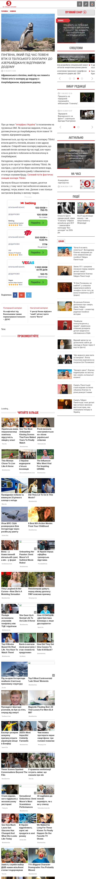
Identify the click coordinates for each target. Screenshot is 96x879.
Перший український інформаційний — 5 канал (8, 4)
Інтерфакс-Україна (25, 124)
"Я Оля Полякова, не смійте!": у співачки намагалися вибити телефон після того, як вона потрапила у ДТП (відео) (84, 289)
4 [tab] (82, 78)
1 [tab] (70, 78)
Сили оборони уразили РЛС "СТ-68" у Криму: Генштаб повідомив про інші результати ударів (75, 73)
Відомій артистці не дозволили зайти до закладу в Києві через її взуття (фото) (84, 344)
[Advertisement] (28, 242)
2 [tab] (74, 78)
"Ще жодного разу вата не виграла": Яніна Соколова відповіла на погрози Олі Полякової (84, 358)
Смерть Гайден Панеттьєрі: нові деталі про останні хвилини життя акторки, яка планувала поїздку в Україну (84, 406)
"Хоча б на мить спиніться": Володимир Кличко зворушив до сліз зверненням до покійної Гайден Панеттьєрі (84, 253)
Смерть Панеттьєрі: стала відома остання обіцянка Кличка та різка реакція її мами (83, 388)
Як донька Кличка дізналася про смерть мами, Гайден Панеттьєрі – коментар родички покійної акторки (84, 308)
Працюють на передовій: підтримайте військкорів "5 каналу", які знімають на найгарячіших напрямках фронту (68, 103)
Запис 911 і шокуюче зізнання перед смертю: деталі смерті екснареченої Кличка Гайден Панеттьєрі (84, 271)
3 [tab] (78, 78)
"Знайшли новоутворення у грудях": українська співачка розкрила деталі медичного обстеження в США (82, 327)
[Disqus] (28, 375)
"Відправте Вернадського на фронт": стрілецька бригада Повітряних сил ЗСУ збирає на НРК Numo (67, 120)
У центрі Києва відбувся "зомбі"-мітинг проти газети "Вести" (41, 314)
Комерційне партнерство (63, 181)
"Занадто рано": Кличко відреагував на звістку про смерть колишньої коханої (84, 373)
